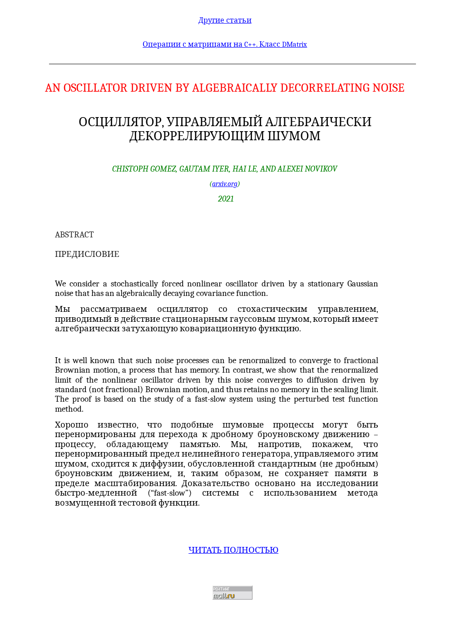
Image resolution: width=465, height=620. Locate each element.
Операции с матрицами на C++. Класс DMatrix (225, 44)
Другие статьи (225, 20)
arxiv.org (224, 184)
